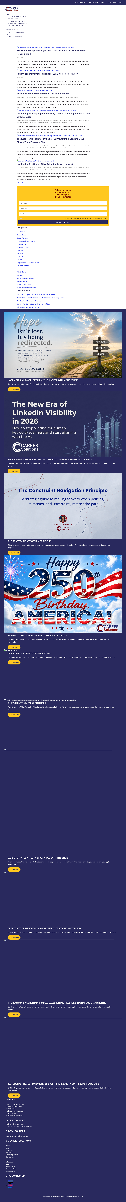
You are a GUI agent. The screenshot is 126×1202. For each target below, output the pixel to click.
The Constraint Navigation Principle (29, 301)
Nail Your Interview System (17, 21)
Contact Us (10, 1157)
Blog (7, 1148)
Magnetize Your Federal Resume (28, 263)
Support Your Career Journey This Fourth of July (33, 304)
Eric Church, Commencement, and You (30, 307)
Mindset (19, 269)
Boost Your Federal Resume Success (19, 1126)
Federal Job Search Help (14, 1124)
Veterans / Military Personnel (65, 122)
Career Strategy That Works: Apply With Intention (38, 858)
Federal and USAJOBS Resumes (18, 23)
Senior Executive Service (72, 97)
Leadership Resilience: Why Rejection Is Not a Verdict (45, 164)
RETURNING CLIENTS (96, 2)
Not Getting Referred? (14, 36)
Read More (14, 389)
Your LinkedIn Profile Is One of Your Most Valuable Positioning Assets (40, 298)
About (9, 34)
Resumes (20, 275)
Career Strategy (20, 97)
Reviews (9, 1150)
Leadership (51, 97)
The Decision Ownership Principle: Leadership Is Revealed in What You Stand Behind (57, 1003)
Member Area (10, 1152)
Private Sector (62, 97)
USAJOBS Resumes (54, 122)
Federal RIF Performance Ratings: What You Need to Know (47, 74)
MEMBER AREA (80, 2)
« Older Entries (22, 183)
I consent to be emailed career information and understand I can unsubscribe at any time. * (86, 218)
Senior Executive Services (17, 17)
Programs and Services (14, 1106)
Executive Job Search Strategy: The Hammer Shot (43, 93)
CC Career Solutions (18, 1141)
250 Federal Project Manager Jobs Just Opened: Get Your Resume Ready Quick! (54, 1084)
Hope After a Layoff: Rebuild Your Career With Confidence (36, 295)
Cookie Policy (10, 1171)
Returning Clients (12, 1155)
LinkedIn (56, 97)
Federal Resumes (44, 97)
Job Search (64, 120)
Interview (20, 250)
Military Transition (25, 122)
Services (9, 14)
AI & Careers (21, 232)
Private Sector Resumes (16, 25)
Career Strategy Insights (15, 32)
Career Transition (29, 97)
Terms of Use (10, 1167)
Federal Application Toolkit (39, 120)
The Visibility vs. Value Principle (27, 703)
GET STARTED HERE (115, 2)
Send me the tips (63, 222)
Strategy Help (13, 19)
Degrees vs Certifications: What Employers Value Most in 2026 (44, 928)
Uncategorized (22, 281)
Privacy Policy (11, 1169)
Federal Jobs (20, 57)
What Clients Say (12, 30)
